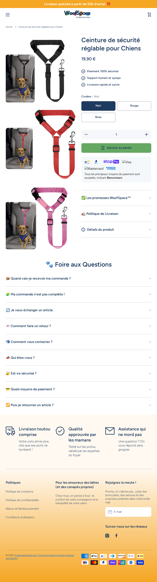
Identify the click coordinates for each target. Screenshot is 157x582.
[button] (149, 15)
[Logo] (78, 15)
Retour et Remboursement (22, 508)
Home (9, 26)
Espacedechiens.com (26, 555)
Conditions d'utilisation (20, 517)
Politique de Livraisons (19, 491)
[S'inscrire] (146, 512)
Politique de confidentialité (22, 500)
